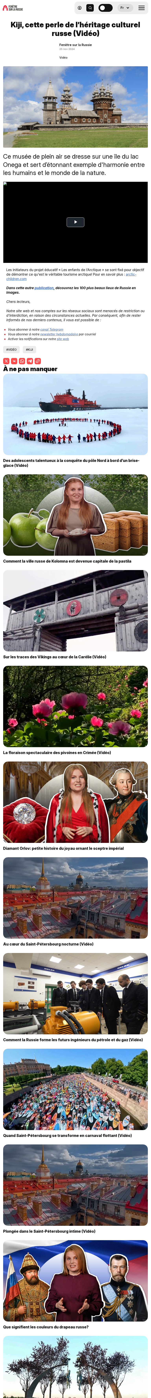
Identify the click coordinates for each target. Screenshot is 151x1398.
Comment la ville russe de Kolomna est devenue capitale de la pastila (67, 561)
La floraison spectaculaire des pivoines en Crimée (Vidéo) (57, 752)
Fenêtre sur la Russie (75, 45)
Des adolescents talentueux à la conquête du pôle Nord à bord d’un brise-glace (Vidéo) (71, 463)
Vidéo (63, 57)
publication (44, 288)
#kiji (29, 349)
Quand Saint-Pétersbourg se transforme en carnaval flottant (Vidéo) (67, 1135)
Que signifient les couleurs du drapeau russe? (46, 1327)
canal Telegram (51, 329)
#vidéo (11, 349)
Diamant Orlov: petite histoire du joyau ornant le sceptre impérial (63, 848)
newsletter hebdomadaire (59, 334)
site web (63, 339)
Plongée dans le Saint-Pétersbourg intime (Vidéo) (49, 1231)
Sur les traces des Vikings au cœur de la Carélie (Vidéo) (54, 657)
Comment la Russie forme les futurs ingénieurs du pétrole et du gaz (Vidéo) (73, 1039)
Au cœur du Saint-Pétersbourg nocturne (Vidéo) (48, 944)
